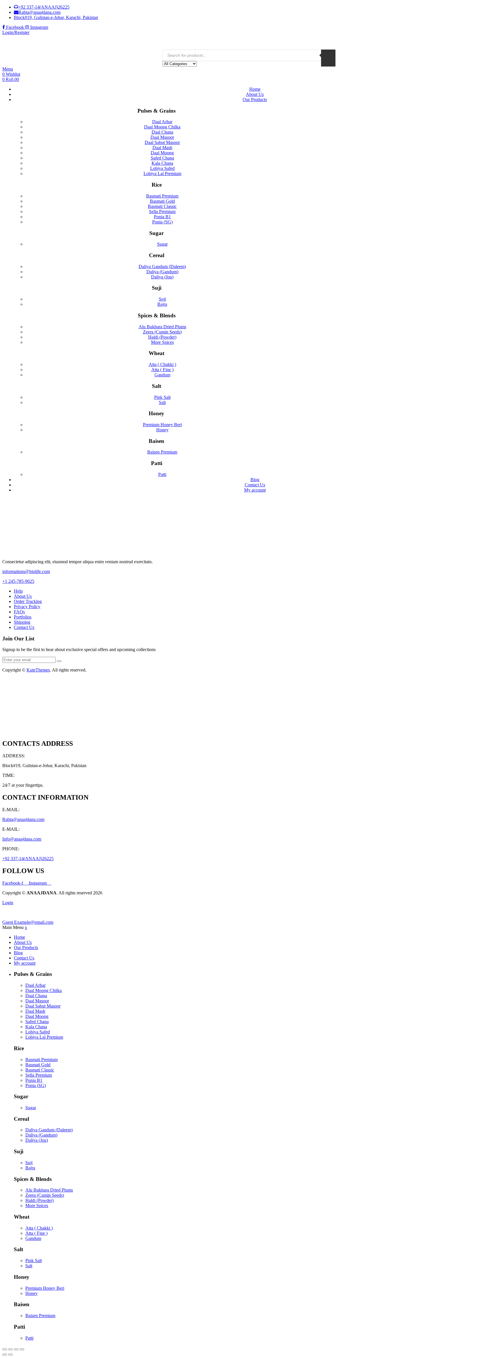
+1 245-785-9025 (18, 581)
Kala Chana (162, 163)
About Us (255, 94)
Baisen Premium (162, 451)
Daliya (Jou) (162, 276)
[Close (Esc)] (22, 1349)
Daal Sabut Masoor (162, 142)
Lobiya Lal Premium (162, 173)
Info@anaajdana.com (21, 839)
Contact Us (255, 484)
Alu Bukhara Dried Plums (162, 326)
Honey (162, 429)
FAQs (19, 611)
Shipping (22, 622)
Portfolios (22, 616)
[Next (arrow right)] (10, 1354)
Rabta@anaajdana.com (23, 819)
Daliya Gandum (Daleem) (162, 266)
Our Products (255, 99)
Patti (162, 474)
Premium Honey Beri (162, 424)
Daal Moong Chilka (162, 126)
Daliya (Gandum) (162, 271)
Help (18, 591)
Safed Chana (162, 157)
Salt (162, 402)
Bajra (162, 304)
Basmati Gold (162, 201)
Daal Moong (162, 152)
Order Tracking (28, 601)
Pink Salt (162, 397)
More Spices (162, 342)
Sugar (162, 244)
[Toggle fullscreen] (10, 1349)
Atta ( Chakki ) (162, 364)
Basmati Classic (162, 206)
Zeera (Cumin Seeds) (162, 331)
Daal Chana (162, 132)
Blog (254, 479)
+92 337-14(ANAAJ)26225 (28, 858)
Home (255, 89)
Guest (27, 922)
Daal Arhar (162, 121)
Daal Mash (162, 147)
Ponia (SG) (162, 221)
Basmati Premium (162, 196)
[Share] (16, 1349)
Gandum (162, 374)
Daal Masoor (162, 137)
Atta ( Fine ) (162, 369)
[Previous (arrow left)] (4, 1354)
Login (7, 902)
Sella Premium (162, 211)
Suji (162, 299)
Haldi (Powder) (162, 337)
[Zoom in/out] (4, 1349)
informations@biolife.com (26, 571)
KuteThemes (38, 669)
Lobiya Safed (162, 168)
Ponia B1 (162, 216)
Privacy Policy (27, 606)
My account (255, 490)
